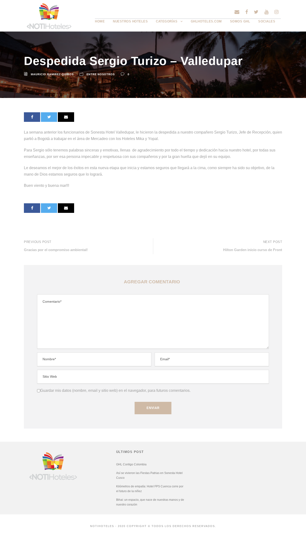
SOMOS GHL (240, 21)
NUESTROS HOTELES (130, 21)
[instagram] (276, 12)
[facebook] (246, 12)
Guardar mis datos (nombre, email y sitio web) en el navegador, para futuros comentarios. (115, 390)
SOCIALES (266, 21)
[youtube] (266, 12)
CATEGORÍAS (166, 21)
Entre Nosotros (101, 74)
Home (100, 21)
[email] (237, 12)
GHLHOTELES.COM (206, 21)
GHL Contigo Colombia (131, 464)
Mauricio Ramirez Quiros (52, 74)
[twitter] (256, 12)
